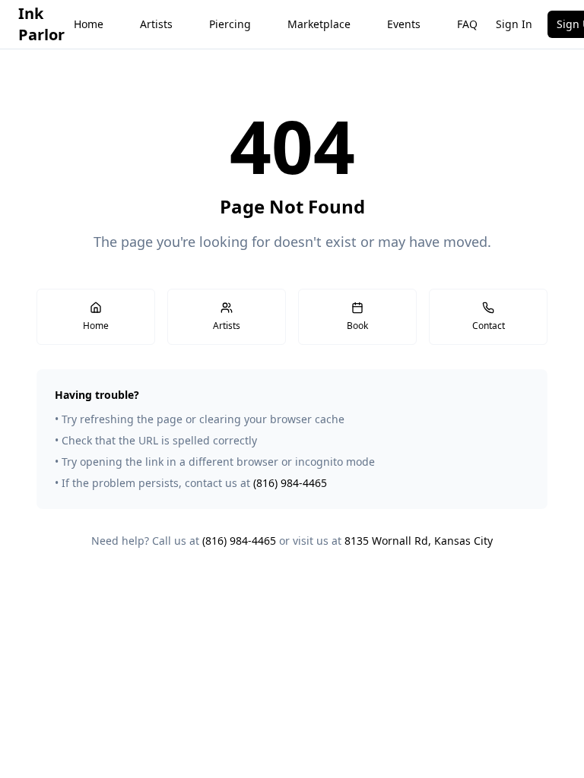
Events (404, 24)
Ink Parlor (41, 24)
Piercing (230, 24)
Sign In (514, 24)
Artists (156, 24)
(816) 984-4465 (290, 483)
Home (88, 24)
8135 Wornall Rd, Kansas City (418, 540)
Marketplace (319, 24)
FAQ (467, 24)
